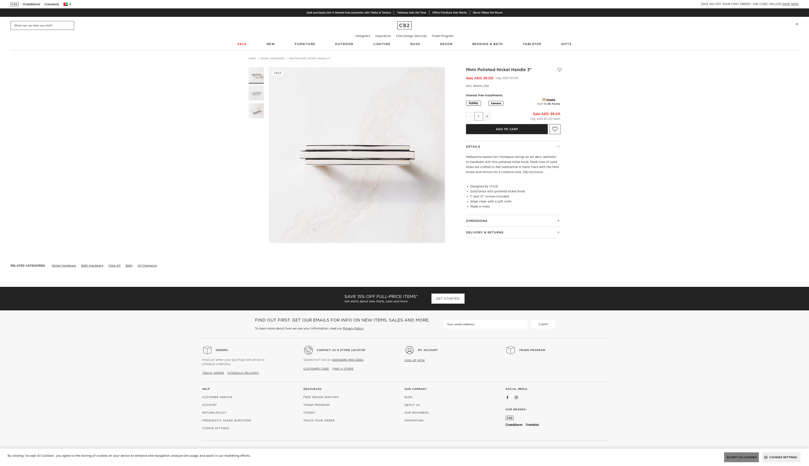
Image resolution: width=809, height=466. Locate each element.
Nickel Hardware (64, 265)
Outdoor (344, 44)
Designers (363, 36)
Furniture (305, 44)
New (271, 44)
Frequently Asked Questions (226, 420)
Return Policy (214, 412)
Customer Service (217, 397)
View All (114, 265)
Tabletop (532, 44)
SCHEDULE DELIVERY (243, 373)
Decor (446, 44)
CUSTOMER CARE (316, 368)
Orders (222, 350)
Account (209, 404)
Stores (309, 412)
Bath (129, 265)
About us (412, 404)
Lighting (382, 44)
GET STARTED (448, 298)
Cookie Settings (215, 428)
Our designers (416, 412)
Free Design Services (411, 36)
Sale (242, 44)
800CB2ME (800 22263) (348, 359)
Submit (543, 324)
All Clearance (147, 265)
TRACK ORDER (213, 373)
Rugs (415, 44)
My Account (428, 350)
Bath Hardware (92, 265)
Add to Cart (507, 129)
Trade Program (442, 36)
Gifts (566, 44)
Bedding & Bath (487, 44)
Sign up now (414, 360)
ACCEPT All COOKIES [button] (741, 457)
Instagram (516, 397)
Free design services (321, 397)
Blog (408, 397)
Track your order (319, 420)
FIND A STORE (343, 368)
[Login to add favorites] (559, 69)
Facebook (507, 397)
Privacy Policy (353, 328)
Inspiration (383, 36)
